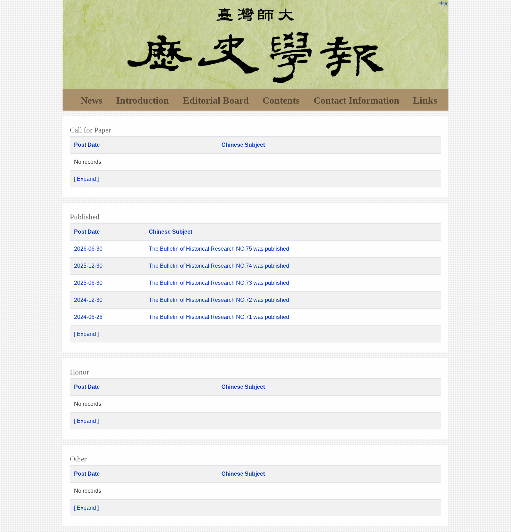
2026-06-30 (88, 249)
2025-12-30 (88, 266)
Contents (281, 100)
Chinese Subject (243, 145)
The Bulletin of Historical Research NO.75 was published (220, 249)
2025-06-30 (88, 283)
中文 (443, 3)
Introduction (142, 100)
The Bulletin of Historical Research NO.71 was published (219, 317)
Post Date (87, 145)
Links (425, 100)
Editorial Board (216, 100)
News (92, 100)
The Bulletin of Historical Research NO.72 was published (219, 300)
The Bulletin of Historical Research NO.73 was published (219, 283)
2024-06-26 (88, 317)
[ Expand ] (86, 179)
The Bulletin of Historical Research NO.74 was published (220, 266)
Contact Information (356, 100)
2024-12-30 (88, 300)
